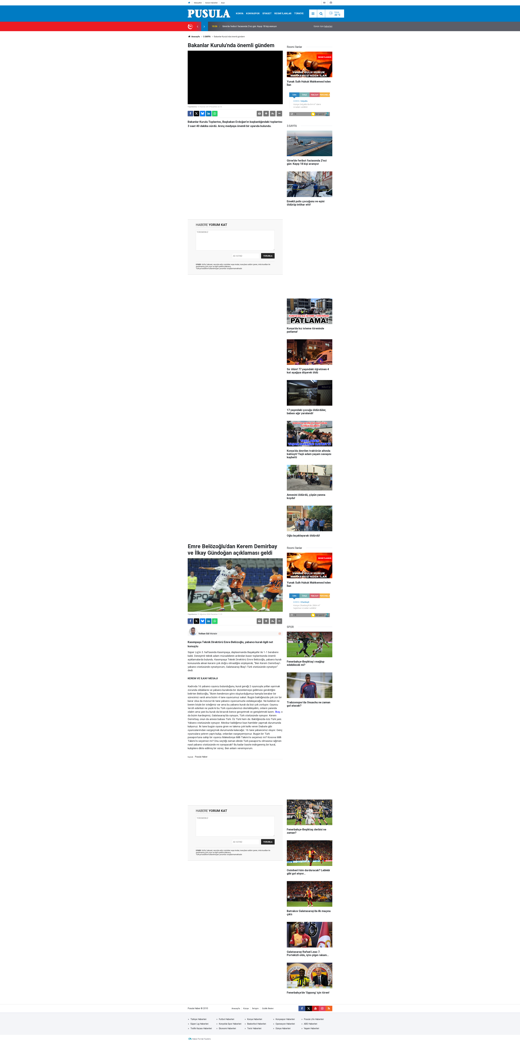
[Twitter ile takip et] (308, 1008)
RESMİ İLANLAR (282, 13)
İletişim (255, 1008)
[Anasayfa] (189, 3)
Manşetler (198, 3)
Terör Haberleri (254, 1028)
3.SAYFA (206, 36)
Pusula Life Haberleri (314, 1019)
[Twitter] (196, 113)
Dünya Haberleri (283, 1028)
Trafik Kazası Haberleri (201, 1028)
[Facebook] (190, 113)
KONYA (239, 13)
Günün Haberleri (211, 3)
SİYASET (267, 13)
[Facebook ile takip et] (301, 1008)
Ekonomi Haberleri (227, 1028)
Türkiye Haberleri (198, 1019)
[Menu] (313, 13)
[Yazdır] (259, 113)
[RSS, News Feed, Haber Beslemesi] (329, 1008)
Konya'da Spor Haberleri (230, 1024)
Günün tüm (323, 26)
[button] (266, 113)
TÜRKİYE (299, 13)
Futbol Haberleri (226, 1019)
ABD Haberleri (310, 1024)
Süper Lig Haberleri (199, 1024)
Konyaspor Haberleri (285, 1019)
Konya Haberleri (254, 1019)
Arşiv (223, 3)
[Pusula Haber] (209, 13)
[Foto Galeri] (330, 2)
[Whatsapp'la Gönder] (214, 113)
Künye (246, 1008)
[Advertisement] (235, 196)
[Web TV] (324, 2)
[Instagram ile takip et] (279, 633)
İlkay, (277, 711)
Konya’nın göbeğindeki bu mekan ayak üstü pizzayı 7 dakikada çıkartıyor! (256, 26)
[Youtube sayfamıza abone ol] (315, 1008)
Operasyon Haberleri (285, 1024)
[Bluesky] (202, 113)
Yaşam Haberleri (311, 1028)
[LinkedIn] (208, 113)
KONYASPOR (253, 13)
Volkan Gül (204, 633)
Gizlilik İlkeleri (268, 1008)
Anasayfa (195, 36)
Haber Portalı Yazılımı (201, 1039)
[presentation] (197, 26)
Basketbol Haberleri (256, 1024)
